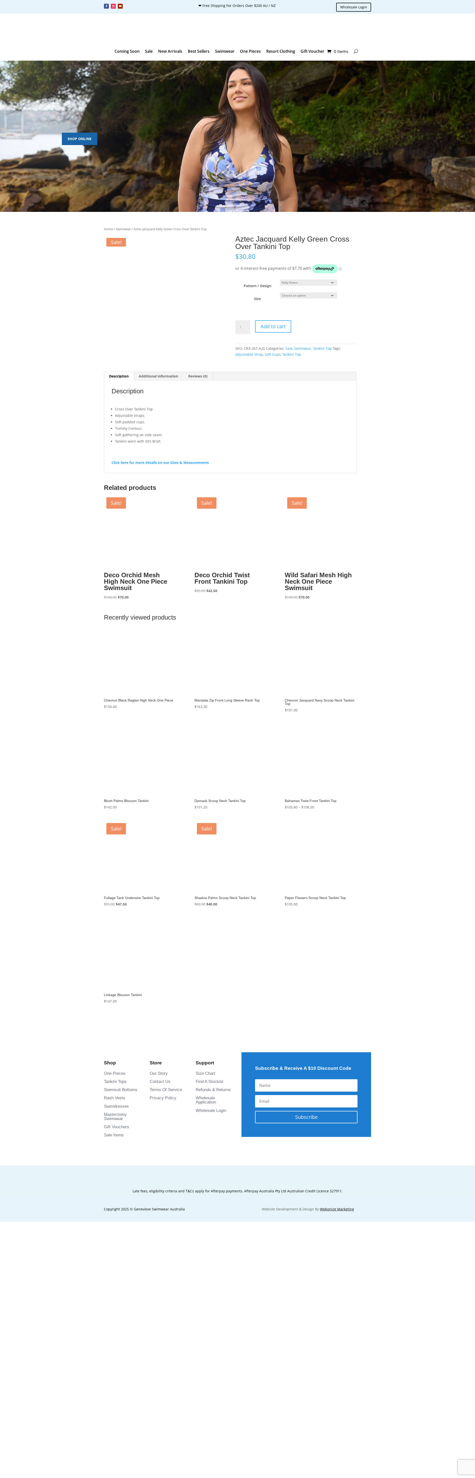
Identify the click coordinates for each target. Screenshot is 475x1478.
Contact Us (160, 1101)
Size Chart (205, 1093)
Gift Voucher (312, 51)
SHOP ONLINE (80, 138)
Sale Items (114, 1154)
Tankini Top (322, 348)
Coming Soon (127, 51)
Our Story (159, 1093)
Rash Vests (114, 1117)
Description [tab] (119, 395)
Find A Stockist (209, 1101)
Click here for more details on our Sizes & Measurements (160, 482)
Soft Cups (273, 354)
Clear (344, 295)
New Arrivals (170, 51)
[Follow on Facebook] (106, 6)
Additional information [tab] (158, 395)
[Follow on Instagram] (113, 6)
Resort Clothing (280, 51)
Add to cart (273, 326)
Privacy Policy (163, 1117)
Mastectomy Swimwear (115, 1136)
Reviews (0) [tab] (198, 395)
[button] (115, 367)
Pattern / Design (257, 285)
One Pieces (250, 51)
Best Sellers (199, 51)
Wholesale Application (206, 1119)
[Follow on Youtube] (120, 6)
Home (108, 229)
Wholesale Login (353, 7)
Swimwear (225, 51)
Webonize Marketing (337, 1229)
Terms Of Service (166, 1109)
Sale (149, 51)
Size (257, 298)
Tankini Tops (115, 1101)
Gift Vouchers (116, 1146)
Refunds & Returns (213, 1109)
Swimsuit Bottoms (120, 1109)
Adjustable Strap (249, 354)
